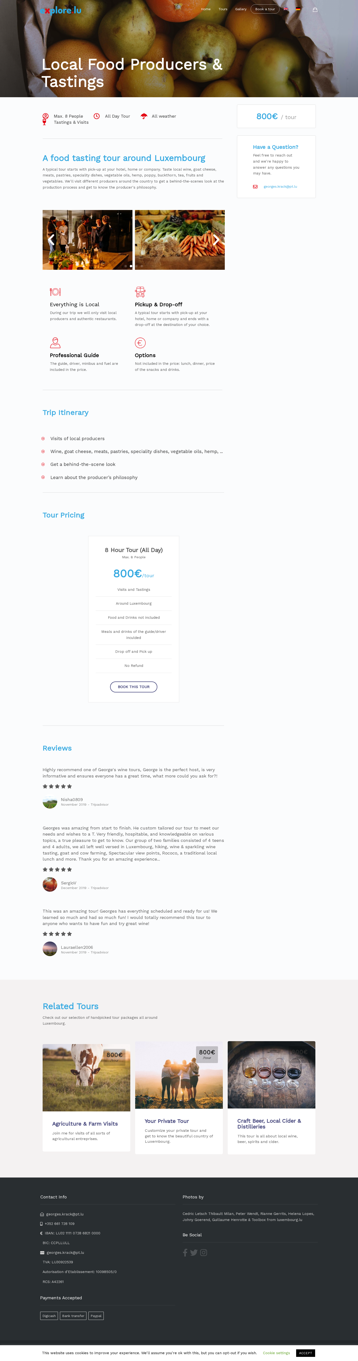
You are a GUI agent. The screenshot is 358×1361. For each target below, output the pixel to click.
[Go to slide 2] (131, 266)
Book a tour (265, 9)
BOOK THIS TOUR (134, 687)
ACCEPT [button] (305, 1353)
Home (206, 9)
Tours (222, 9)
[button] (51, 240)
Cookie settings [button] (276, 1353)
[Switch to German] (298, 9)
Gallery (240, 9)
